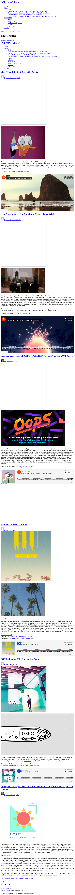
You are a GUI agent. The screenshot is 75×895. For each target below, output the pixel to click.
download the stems (30, 310)
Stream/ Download (6, 635)
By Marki (7, 665)
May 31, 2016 (14, 665)
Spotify (14, 171)
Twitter (27, 171)
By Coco (7, 78)
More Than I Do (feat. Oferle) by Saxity (19, 72)
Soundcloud (10, 313)
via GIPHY (4, 618)
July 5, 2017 (14, 361)
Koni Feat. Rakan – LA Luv (14, 524)
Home (2, 40)
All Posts (7, 40)
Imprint (3, 890)
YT (30, 313)
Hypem (23, 890)
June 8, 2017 (13, 530)
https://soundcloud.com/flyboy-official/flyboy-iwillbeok (17, 878)
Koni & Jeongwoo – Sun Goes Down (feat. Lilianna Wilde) (28, 214)
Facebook (29, 467)
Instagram (20, 171)
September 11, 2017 (15, 220)
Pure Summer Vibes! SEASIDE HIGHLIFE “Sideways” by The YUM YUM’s (37, 356)
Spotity (22, 467)
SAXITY (7, 171)
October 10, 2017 (15, 78)
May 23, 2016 (15, 795)
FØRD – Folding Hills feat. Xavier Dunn (20, 659)
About (8, 890)
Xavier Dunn (27, 761)
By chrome (7, 361)
